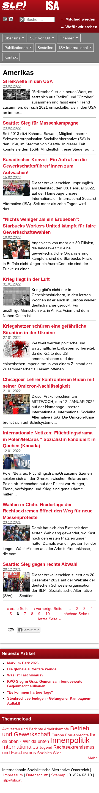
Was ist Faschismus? (25, 675)
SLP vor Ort (39, 38)
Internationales (20, 747)
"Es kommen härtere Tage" (30, 692)
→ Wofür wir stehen (79, 27)
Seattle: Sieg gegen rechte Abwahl (40, 564)
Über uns (11, 38)
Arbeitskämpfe (56, 729)
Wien (57, 753)
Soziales (44, 753)
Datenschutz (37, 775)
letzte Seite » (49, 619)
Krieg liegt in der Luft (26, 279)
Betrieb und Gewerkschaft (45, 731)
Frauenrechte (77, 735)
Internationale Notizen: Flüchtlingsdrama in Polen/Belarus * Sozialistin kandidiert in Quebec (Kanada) (49, 439)
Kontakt (11, 57)
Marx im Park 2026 (22, 663)
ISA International (72, 47)
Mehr (92, 758)
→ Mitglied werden (78, 19)
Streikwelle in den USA (28, 81)
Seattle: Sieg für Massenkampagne (40, 123)
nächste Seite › (77, 614)
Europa (57, 735)
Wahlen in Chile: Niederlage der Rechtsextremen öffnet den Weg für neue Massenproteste (47, 511)
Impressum (13, 775)
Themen (66, 38)
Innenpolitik (70, 740)
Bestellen (45, 47)
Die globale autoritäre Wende (31, 669)
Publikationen (15, 47)
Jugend (45, 747)
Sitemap (58, 775)
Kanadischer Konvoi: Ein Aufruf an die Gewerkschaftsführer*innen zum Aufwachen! (45, 166)
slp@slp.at (12, 780)
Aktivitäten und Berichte (22, 729)
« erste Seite (18, 608)
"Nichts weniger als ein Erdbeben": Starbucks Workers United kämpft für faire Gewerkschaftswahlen (49, 226)
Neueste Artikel (18, 653)
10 (47, 614)
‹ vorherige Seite (48, 608)
